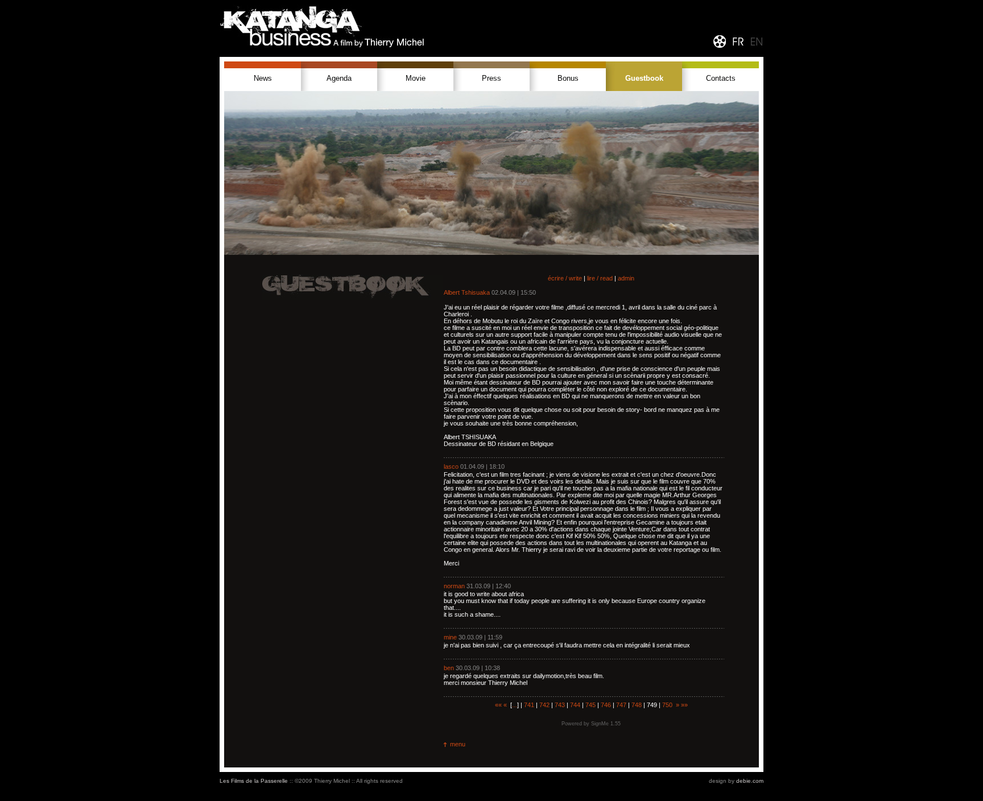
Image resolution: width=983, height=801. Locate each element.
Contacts (721, 78)
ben (449, 667)
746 (606, 704)
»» (684, 704)
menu (457, 744)
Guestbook (644, 78)
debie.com (749, 781)
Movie (416, 78)
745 (590, 704)
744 (575, 704)
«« (498, 704)
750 (667, 704)
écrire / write (565, 278)
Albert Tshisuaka (467, 292)
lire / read (600, 278)
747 (621, 704)
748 (636, 704)
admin (626, 278)
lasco (451, 466)
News (263, 78)
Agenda (339, 78)
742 (544, 704)
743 (560, 704)
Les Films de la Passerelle (254, 781)
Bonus (568, 78)
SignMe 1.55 (606, 723)
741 (529, 704)
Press (491, 78)
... (514, 704)
